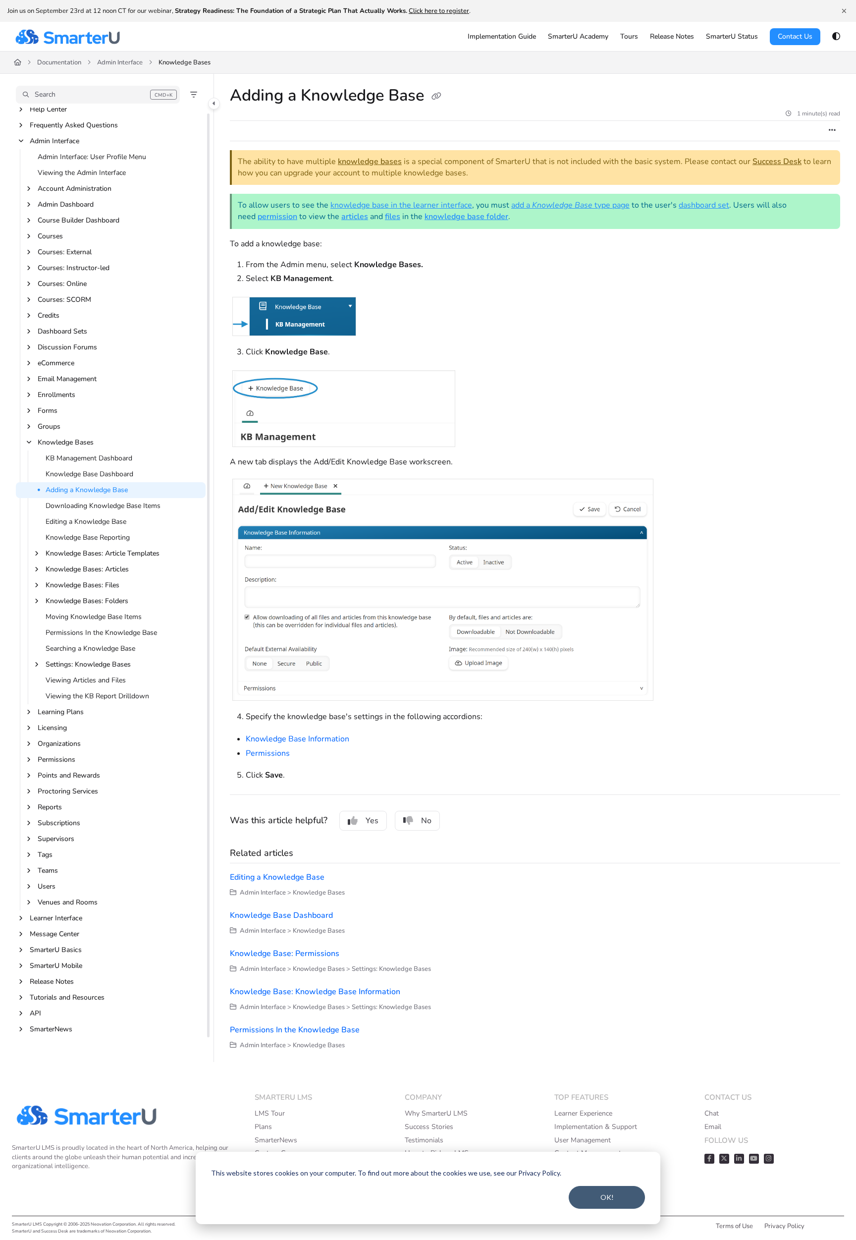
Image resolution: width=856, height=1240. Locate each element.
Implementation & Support (595, 1126)
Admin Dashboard (66, 204)
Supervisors (56, 839)
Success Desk (777, 161)
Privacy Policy (784, 1226)
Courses (50, 236)
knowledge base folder (466, 216)
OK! (607, 1197)
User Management (582, 1140)
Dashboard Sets (62, 331)
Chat (711, 1113)
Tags (45, 854)
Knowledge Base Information (297, 738)
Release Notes (52, 981)
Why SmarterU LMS (436, 1113)
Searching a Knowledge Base (90, 648)
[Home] (67, 37)
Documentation (59, 62)
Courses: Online (62, 283)
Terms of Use (734, 1226)
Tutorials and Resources (67, 997)
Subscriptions (59, 823)
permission (277, 216)
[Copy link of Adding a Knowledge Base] (436, 97)
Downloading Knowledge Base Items (103, 505)
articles (354, 216)
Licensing (52, 728)
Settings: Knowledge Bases (88, 664)
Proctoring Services (68, 791)
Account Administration (74, 188)
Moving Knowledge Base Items (94, 616)
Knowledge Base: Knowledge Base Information (315, 991)
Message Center (54, 934)
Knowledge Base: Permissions (284, 953)
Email (712, 1126)
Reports (50, 807)
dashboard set (704, 205)
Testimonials (424, 1140)
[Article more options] (832, 131)
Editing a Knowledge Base (86, 521)
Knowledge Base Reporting (88, 537)
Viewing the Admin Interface (82, 172)
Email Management (67, 379)
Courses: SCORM (64, 299)
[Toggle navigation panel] (214, 104)
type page (611, 205)
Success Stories (429, 1126)
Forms (47, 410)
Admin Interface (120, 62)
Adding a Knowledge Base (87, 490)
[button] (98, 95)
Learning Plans (61, 712)
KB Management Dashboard (89, 458)
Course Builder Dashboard (78, 220)
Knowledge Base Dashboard (89, 474)
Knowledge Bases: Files (82, 585)
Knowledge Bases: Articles (87, 569)
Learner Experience (583, 1113)
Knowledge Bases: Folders (87, 601)
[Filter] (194, 95)
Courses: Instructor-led (73, 268)
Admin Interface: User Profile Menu (92, 157)
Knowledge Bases (185, 62)
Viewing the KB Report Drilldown (97, 696)
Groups (49, 426)
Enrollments (56, 394)
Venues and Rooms (68, 902)
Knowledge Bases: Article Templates (103, 553)
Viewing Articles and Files (86, 680)
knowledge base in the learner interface (401, 205)
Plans (263, 1126)
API (35, 1013)
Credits (48, 315)
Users (46, 886)
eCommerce (56, 363)
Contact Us (795, 36)
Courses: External (65, 252)
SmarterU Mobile (56, 965)
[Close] (844, 11)
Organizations (59, 743)
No (426, 820)
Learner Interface (56, 918)
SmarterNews (51, 1029)
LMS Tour (270, 1113)
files (392, 216)
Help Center (48, 109)
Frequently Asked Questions (74, 125)
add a (521, 205)
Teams (48, 870)
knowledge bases (370, 161)
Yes (372, 820)
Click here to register (439, 10)
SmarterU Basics (56, 950)
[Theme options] (836, 37)
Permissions (56, 759)
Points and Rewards (69, 775)
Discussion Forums (67, 347)
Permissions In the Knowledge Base (101, 632)
